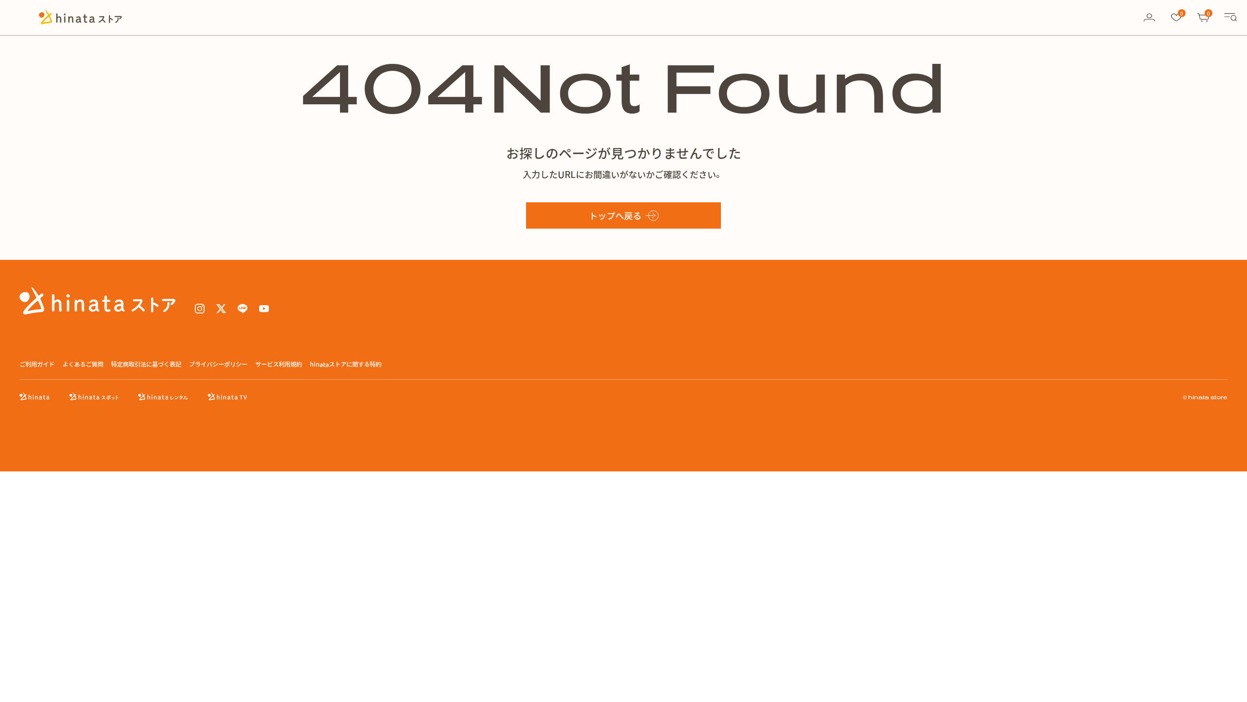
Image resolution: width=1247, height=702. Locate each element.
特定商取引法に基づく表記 (146, 364)
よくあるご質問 (82, 364)
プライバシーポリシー (218, 364)
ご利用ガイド (37, 364)
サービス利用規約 (278, 364)
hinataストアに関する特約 (345, 364)
